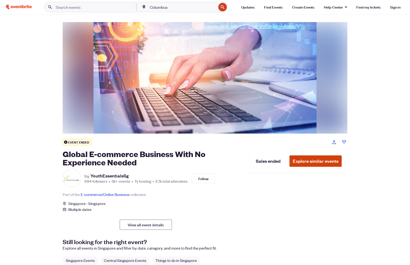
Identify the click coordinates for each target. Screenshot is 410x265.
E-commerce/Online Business (105, 194)
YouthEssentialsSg (109, 176)
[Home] (19, 7)
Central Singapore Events (125, 260)
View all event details (146, 224)
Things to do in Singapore (176, 260)
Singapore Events (80, 260)
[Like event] (344, 142)
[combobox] (183, 7)
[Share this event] (334, 142)
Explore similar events (315, 161)
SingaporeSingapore (87, 203)
